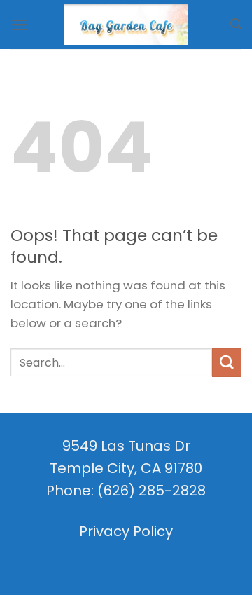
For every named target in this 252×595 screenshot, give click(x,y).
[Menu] (19, 25)
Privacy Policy (126, 531)
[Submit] (226, 362)
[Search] (235, 24)
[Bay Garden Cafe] (126, 25)
